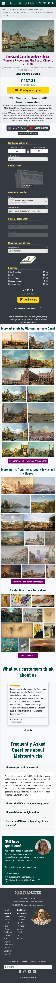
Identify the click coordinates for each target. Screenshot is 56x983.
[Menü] (3, 3)
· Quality (20, 923)
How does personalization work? (22, 767)
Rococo (21, 10)
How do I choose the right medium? (23, 812)
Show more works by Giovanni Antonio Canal (28, 461)
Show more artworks (28, 655)
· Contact (7, 920)
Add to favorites (40, 128)
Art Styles (12, 10)
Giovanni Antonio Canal (35, 10)
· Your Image (21, 917)
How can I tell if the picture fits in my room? (27, 803)
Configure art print (30, 90)
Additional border (14, 156)
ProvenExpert (19, 719)
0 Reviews (33, 133)
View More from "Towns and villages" (28, 582)
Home (4, 10)
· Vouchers (20, 932)
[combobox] (28, 159)
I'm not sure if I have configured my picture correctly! (27, 823)
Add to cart (30, 299)
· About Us (7, 954)
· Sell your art (21, 920)
